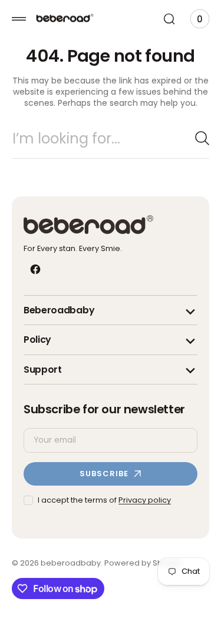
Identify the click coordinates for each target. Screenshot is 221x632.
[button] (19, 19)
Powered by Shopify (142, 574)
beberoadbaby (71, 574)
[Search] (193, 149)
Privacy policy (144, 511)
